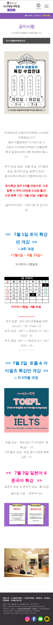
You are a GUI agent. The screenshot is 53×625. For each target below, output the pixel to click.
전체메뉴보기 (46, 6)
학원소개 (6, 598)
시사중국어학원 (28, 598)
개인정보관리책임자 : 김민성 (27, 609)
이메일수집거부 (16, 600)
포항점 (11, 10)
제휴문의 (39, 598)
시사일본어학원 (16, 598)
